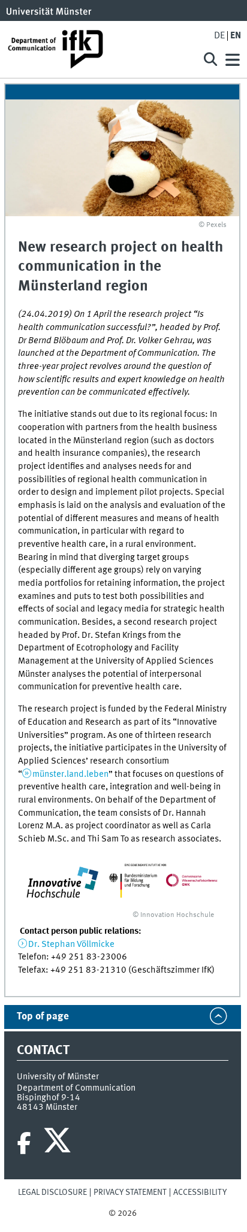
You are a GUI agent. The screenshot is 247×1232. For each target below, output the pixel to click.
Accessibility (200, 1192)
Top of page (43, 1017)
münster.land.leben (70, 774)
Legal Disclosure (52, 1192)
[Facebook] (24, 1143)
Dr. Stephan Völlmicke (71, 944)
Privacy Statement (130, 1192)
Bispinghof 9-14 (48, 1098)
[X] (59, 1143)
